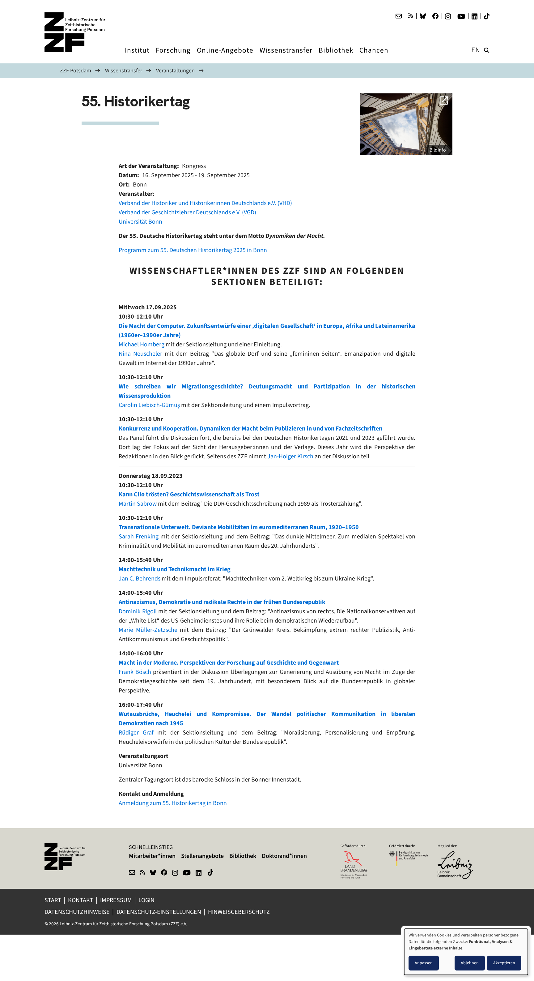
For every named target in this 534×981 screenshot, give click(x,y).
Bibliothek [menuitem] (336, 55)
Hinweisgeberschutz (239, 912)
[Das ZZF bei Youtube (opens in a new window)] (461, 16)
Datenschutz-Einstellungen (159, 912)
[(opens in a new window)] (457, 855)
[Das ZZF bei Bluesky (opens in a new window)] (423, 16)
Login (147, 900)
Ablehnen (470, 963)
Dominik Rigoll (138, 611)
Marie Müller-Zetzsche (148, 630)
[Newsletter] (399, 16)
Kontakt (80, 900)
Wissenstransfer (123, 70)
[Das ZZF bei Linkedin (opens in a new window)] (474, 16)
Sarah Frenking (139, 536)
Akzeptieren (504, 963)
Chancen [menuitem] (373, 55)
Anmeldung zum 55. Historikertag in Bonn (173, 803)
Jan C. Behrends (139, 578)
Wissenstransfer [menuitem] (286, 55)
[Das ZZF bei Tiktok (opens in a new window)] (487, 16)
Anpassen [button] (424, 963)
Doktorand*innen (284, 856)
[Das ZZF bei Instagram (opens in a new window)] (448, 16)
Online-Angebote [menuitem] (225, 55)
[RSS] (410, 16)
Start (52, 900)
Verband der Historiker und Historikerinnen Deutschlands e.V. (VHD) (206, 203)
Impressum (116, 900)
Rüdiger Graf (136, 732)
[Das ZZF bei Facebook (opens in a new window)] (435, 16)
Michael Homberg (141, 344)
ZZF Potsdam (75, 70)
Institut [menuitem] (137, 55)
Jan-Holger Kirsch (290, 456)
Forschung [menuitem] (173, 55)
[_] (406, 124)
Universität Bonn (140, 221)
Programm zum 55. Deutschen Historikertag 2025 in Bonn (193, 250)
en (475, 50)
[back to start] (75, 32)
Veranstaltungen (175, 70)
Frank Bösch (135, 672)
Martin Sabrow (138, 503)
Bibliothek (242, 856)
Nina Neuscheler (140, 353)
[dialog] (466, 952)
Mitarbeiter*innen (152, 856)
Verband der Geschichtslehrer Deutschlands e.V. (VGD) (187, 212)
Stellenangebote (202, 856)
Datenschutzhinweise (77, 912)
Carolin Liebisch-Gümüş (149, 405)
